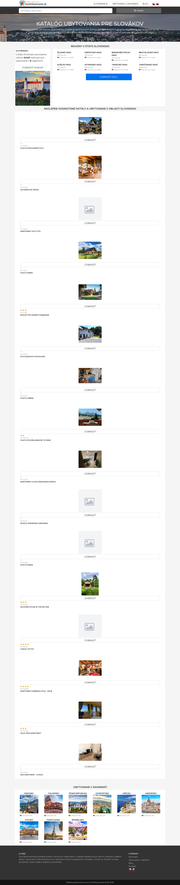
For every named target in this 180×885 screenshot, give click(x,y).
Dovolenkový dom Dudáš (32, 357)
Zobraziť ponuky (32, 67)
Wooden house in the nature (34, 607)
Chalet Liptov (27, 649)
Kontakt (132, 866)
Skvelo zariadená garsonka (34, 523)
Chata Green (26, 273)
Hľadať (139, 10)
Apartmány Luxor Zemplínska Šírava (38, 482)
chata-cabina (27, 398)
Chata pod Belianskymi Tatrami (35, 440)
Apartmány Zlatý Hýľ (30, 231)
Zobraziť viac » (109, 77)
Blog (145, 4)
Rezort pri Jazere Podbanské (34, 315)
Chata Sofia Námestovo (32, 148)
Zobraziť (90, 140)
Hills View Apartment (30, 733)
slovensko (100, 4)
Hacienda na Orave (29, 190)
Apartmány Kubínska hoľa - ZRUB (36, 691)
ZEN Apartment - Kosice (31, 775)
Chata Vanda (26, 565)
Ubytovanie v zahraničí (125, 4)
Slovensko (22, 51)
